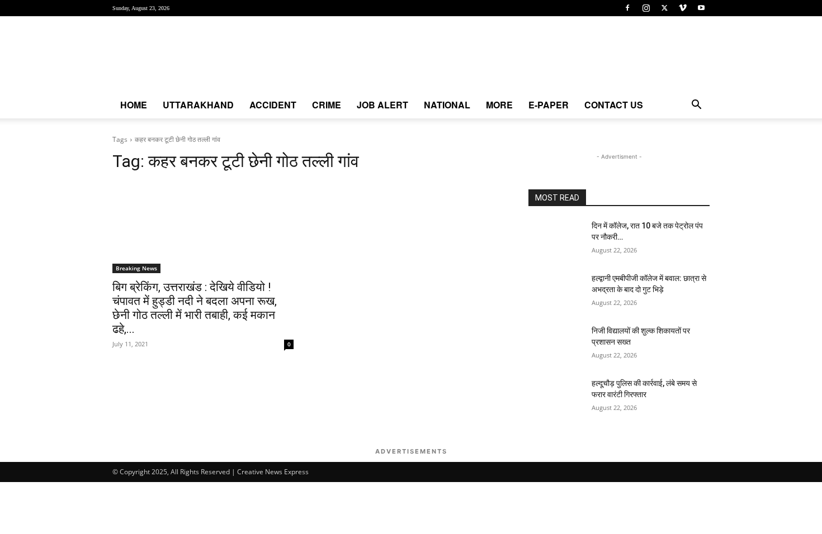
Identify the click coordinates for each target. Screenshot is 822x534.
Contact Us (613, 104)
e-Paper (548, 104)
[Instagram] (645, 8)
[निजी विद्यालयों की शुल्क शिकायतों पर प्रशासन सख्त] (555, 345)
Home (133, 104)
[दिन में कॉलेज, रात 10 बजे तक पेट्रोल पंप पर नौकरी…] (555, 240)
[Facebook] (627, 8)
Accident (272, 104)
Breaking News (136, 268)
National (447, 104)
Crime (326, 104)
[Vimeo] (682, 8)
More (499, 104)
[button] (696, 106)
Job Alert (382, 104)
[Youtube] (701, 8)
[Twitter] (664, 8)
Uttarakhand (198, 104)
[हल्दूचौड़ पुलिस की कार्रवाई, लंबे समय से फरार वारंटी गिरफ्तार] (555, 397)
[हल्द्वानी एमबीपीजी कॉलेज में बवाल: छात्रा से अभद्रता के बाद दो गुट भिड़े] (555, 292)
